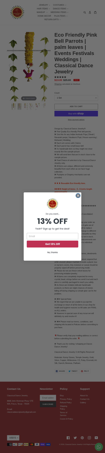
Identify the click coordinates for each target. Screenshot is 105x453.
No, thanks (52, 252)
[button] (52, 204)
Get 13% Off (52, 244)
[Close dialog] (78, 195)
